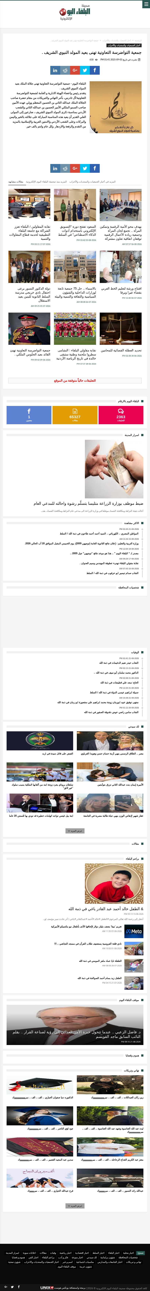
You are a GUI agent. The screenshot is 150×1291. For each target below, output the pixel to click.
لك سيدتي (92, 1257)
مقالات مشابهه (15, 181)
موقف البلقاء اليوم (67, 1267)
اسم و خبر (68, 1262)
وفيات (53, 1253)
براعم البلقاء (48, 1257)
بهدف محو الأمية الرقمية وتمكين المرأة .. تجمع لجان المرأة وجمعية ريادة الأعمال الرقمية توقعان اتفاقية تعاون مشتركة (121, 232)
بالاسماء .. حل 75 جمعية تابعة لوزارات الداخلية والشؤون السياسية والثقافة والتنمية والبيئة (75, 292)
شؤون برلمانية (107, 1257)
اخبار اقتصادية (82, 1253)
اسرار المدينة (12, 1253)
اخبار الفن (33, 1257)
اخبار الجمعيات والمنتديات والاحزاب (41, 1262)
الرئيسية (138, 40)
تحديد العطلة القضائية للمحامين (121, 350)
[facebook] (95, 70)
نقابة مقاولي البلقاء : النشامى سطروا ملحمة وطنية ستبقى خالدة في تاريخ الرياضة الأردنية (76, 354)
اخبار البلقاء (113, 1253)
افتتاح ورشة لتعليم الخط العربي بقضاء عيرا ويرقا (121, 290)
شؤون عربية (86, 1267)
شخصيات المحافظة (128, 1257)
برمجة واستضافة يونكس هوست (70, 1288)
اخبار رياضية (66, 1253)
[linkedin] (55, 70)
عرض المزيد (76, 830)
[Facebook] (19, 1287)
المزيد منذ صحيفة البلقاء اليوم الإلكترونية (46, 181)
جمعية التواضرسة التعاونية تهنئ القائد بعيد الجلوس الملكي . (30, 352)
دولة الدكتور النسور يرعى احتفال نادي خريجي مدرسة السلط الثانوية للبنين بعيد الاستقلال (32, 294)
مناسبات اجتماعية (85, 1262)
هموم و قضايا (18, 1257)
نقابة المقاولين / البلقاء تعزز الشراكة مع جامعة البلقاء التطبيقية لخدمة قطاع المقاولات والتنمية (29, 232)
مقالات (43, 1253)
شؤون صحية (14, 1262)
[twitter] (85, 70)
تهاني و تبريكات (133, 1262)
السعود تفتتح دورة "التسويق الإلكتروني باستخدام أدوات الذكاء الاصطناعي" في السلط (77, 230)
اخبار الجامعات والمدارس (110, 1262)
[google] (75, 70)
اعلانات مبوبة (29, 1253)
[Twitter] (12, 1287)
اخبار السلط (98, 1253)
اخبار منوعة (77, 1257)
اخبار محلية (128, 1253)
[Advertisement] (75, 621)
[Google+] (6, 1287)
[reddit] (65, 70)
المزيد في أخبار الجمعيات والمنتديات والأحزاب (93, 181)
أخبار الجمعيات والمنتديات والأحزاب (116, 40)
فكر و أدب (63, 1257)
